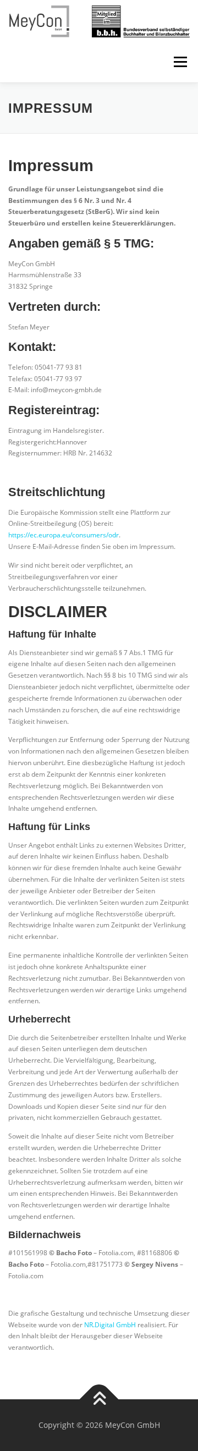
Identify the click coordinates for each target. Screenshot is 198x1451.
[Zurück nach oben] (99, 1399)
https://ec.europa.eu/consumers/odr (63, 535)
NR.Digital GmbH (110, 1324)
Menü (179, 62)
